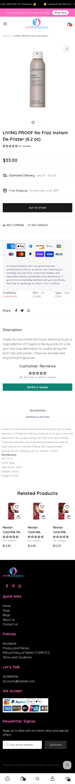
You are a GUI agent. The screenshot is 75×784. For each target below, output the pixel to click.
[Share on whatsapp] (28, 310)
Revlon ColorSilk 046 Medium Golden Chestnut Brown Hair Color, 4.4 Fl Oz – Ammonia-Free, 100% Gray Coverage (12, 530)
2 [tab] (38, 122)
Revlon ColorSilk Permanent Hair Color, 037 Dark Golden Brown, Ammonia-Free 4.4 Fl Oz (62, 530)
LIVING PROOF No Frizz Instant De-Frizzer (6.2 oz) (35, 136)
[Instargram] (19, 586)
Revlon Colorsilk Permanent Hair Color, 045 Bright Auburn (36, 530)
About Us (9, 619)
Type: (58, 292)
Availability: (10, 292)
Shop (6, 610)
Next (68, 529)
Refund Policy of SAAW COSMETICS (26, 653)
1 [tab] (33, 122)
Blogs (6, 615)
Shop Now (60, 12)
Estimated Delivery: (22, 175)
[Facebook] (7, 586)
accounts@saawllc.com (19, 681)
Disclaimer (10, 643)
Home (6, 35)
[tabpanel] (37, 79)
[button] (10, 146)
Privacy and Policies (16, 648)
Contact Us (10, 624)
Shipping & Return (37, 417)
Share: (7, 310)
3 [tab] (42, 122)
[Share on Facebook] (16, 310)
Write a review (37, 387)
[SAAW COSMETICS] (36, 24)
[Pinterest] (13, 586)
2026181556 (10, 676)
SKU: (36, 292)
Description (37, 410)
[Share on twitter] (22, 310)
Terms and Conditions (17, 657)
